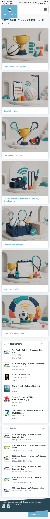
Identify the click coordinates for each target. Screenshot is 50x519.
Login (18, 2)
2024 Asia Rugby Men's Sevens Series (28, 488)
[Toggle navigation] (45, 9)
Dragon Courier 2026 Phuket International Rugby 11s (24, 398)
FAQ (36, 2)
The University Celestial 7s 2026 (26, 386)
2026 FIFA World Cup (21, 375)
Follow (20, 358)
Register (28, 2)
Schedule (15, 369)
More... (43, 344)
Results (14, 358)
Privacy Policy (16, 504)
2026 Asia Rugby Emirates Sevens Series (29, 363)
